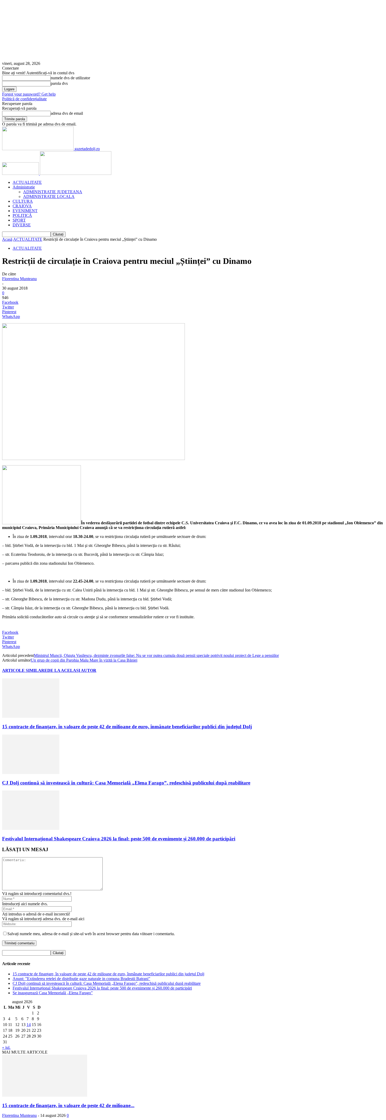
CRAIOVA (22, 206)
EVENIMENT (25, 210)
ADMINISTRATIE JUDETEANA (52, 192)
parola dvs (59, 83)
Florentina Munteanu (19, 278)
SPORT (19, 220)
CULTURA (23, 201)
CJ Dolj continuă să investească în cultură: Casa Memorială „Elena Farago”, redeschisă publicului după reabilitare (126, 783)
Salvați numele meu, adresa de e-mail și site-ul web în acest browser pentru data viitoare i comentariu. (91, 933)
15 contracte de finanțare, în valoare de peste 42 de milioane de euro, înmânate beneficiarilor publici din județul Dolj (127, 726)
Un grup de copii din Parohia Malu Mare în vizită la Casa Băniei (84, 660)
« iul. (6, 1047)
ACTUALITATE (27, 182)
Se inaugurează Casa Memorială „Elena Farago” (53, 993)
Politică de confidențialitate (24, 99)
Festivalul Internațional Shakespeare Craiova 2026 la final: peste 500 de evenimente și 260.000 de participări (118, 838)
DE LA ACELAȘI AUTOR (71, 670)
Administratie (24, 187)
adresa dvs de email (67, 113)
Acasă (7, 239)
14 (29, 1024)
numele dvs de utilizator (70, 78)
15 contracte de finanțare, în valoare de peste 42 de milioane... (68, 1105)
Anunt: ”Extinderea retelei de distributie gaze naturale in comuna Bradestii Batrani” (81, 978)
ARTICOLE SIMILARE (24, 670)
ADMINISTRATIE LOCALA (49, 196)
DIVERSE (22, 225)
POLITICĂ (22, 215)
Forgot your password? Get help (29, 94)
